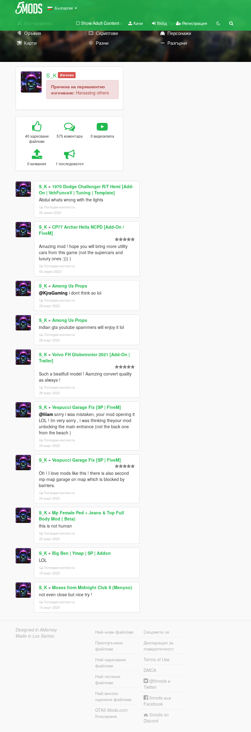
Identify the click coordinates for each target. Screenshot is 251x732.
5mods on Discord (156, 717)
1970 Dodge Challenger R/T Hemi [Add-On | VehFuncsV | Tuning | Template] (86, 189)
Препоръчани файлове (109, 645)
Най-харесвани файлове (110, 662)
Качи (137, 23)
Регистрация (194, 23)
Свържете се (156, 632)
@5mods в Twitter (157, 684)
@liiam (46, 414)
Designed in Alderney (36, 630)
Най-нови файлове (114, 632)
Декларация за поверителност (159, 645)
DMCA (150, 670)
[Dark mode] (218, 23)
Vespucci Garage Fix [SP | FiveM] (86, 407)
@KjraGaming (53, 293)
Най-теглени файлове (107, 679)
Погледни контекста (59, 206)
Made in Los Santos (35, 636)
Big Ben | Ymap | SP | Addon (81, 553)
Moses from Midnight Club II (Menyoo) (92, 587)
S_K (51, 75)
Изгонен (67, 75)
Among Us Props (69, 286)
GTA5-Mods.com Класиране (111, 713)
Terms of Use (157, 659)
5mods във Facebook (157, 701)
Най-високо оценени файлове (113, 696)
